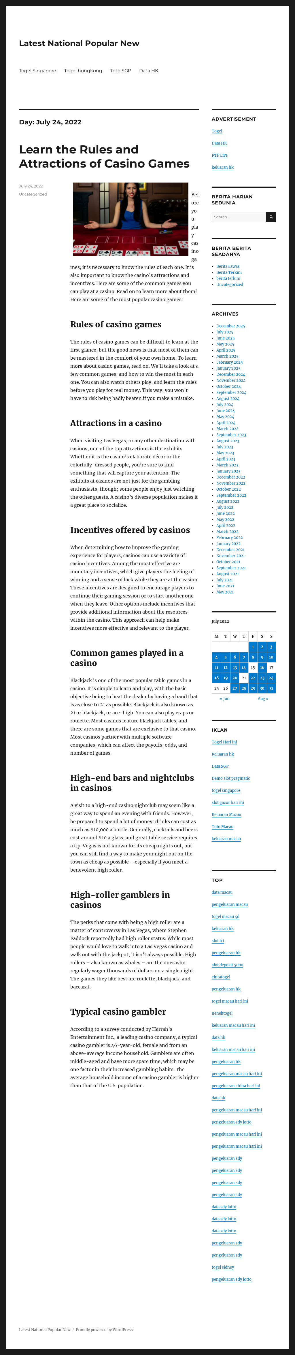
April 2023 (225, 459)
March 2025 (227, 356)
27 (234, 688)
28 (244, 688)
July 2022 (224, 507)
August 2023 (227, 441)
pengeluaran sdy (227, 1158)
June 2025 (225, 338)
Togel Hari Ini (224, 742)
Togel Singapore (37, 70)
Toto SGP (120, 70)
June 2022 (225, 513)
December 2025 (230, 326)
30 (262, 688)
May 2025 (225, 344)
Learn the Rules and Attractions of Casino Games (104, 156)
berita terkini (228, 278)
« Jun (225, 698)
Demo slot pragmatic (231, 778)
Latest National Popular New (79, 43)
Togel (217, 131)
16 (262, 667)
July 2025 (224, 332)
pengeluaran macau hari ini (237, 1134)
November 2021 (230, 555)
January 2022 (228, 543)
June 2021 (225, 586)
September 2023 (231, 434)
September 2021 (231, 567)
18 (217, 677)
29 (253, 688)
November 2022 (230, 483)
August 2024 (227, 398)
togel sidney (223, 1267)
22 (253, 677)
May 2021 (225, 592)
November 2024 (230, 380)
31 (271, 688)
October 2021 (228, 561)
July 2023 (224, 447)
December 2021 (230, 549)
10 (271, 657)
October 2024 (228, 386)
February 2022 (229, 537)
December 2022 (230, 477)
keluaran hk (223, 167)
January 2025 (228, 368)
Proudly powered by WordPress (104, 1329)
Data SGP (220, 766)
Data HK (148, 70)
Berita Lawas (228, 266)
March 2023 (227, 465)
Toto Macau (222, 826)
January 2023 (228, 471)
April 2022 (225, 525)
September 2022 (231, 495)
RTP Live (220, 155)
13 (235, 667)
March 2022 (227, 531)
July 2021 (224, 580)
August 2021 (227, 574)
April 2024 (225, 422)
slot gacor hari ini (228, 802)
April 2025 (225, 350)
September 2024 (231, 392)
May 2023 (225, 453)
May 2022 (225, 519)
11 (216, 667)
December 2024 (230, 374)
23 (262, 677)
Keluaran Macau (226, 814)
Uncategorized (33, 194)
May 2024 (225, 416)
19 (226, 677)
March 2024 (227, 428)
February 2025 (229, 362)
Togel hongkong (83, 70)
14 (244, 667)
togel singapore (226, 790)
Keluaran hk (223, 754)
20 (234, 677)
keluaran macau (226, 838)
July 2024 (224, 404)
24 (271, 677)
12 (226, 667)
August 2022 (227, 501)
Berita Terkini (229, 272)
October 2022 (228, 489)
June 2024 (225, 410)
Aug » (263, 698)
